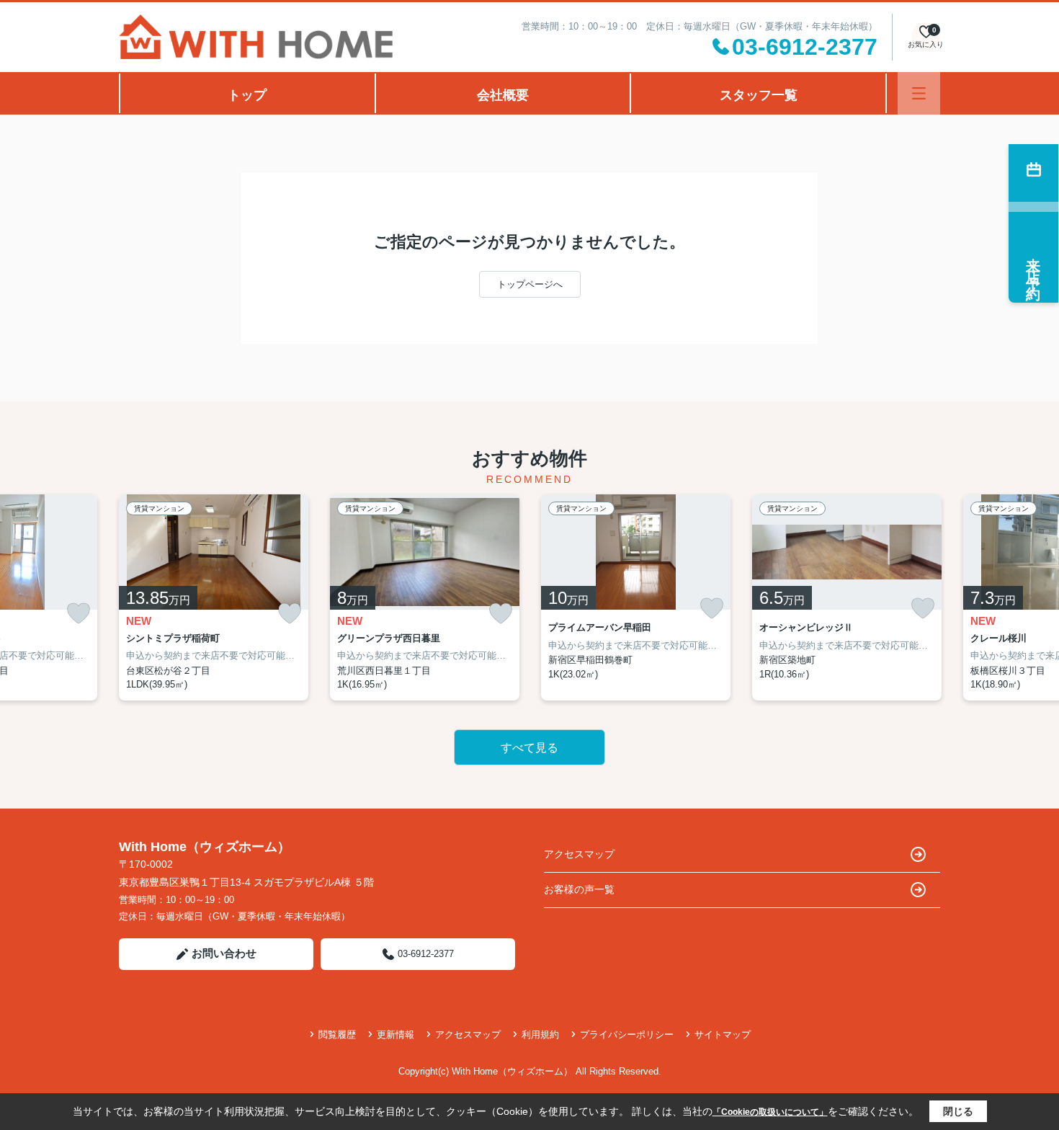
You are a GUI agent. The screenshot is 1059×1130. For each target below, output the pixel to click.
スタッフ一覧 (758, 95)
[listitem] (213, 597)
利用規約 (540, 1034)
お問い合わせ (224, 953)
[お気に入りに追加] (78, 613)
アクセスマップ (579, 854)
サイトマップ (722, 1034)
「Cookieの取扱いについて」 (770, 1112)
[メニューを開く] (919, 93)
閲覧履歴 (337, 1034)
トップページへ (530, 284)
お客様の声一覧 (579, 889)
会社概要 (503, 95)
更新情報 (395, 1034)
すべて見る (529, 748)
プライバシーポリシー (627, 1034)
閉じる (958, 1111)
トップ (247, 95)
